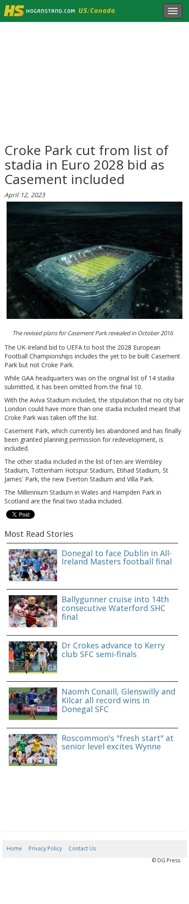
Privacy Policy (45, 848)
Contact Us (82, 848)
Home (14, 848)
